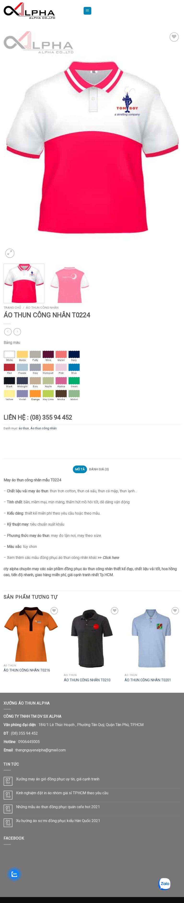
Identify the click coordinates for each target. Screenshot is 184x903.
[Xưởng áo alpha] (40, 11)
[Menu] (88, 11)
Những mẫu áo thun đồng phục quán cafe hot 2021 (58, 807)
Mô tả (80, 469)
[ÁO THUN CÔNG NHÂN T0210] (92, 638)
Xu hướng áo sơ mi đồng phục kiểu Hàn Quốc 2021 (58, 820)
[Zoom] (10, 253)
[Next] (171, 145)
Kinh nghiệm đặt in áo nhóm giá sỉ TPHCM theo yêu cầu (62, 793)
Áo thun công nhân (42, 307)
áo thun (24, 428)
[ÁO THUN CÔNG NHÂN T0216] (31, 634)
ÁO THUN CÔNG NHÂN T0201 (148, 680)
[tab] (80, 469)
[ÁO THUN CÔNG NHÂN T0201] (152, 638)
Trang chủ (12, 307)
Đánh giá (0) (99, 469)
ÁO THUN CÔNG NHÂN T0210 (87, 680)
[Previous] (13, 145)
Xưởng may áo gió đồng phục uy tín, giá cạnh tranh (57, 779)
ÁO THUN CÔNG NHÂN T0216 (27, 670)
